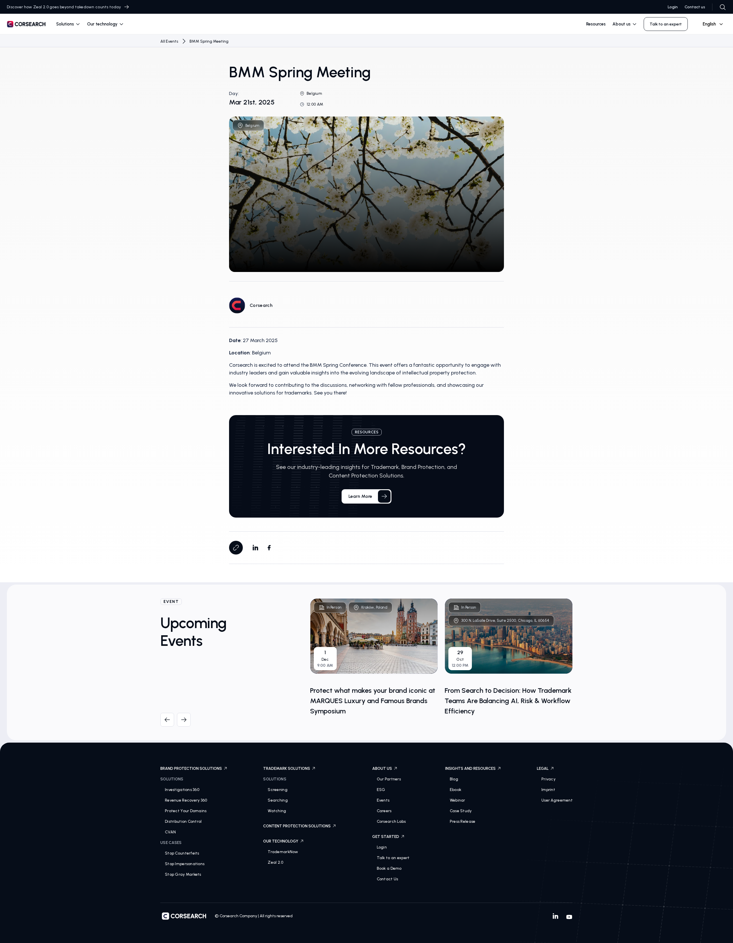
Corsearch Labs (391, 821)
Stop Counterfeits (182, 853)
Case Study (461, 810)
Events (383, 800)
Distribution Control (183, 821)
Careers (384, 810)
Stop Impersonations (184, 863)
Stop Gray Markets (183, 874)
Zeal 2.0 (275, 862)
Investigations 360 (182, 789)
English (709, 24)
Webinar (457, 800)
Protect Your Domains (186, 810)
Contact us (695, 7)
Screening (277, 789)
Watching (277, 810)
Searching (278, 800)
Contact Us (387, 879)
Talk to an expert (393, 857)
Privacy (548, 779)
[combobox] (710, 24)
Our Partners (389, 779)
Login (673, 7)
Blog (454, 779)
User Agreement (557, 800)
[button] (68, 24)
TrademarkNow (283, 851)
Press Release (463, 821)
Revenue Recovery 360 (186, 800)
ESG (381, 789)
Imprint (548, 789)
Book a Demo (389, 868)
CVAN (170, 832)
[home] (26, 25)
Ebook (455, 789)
